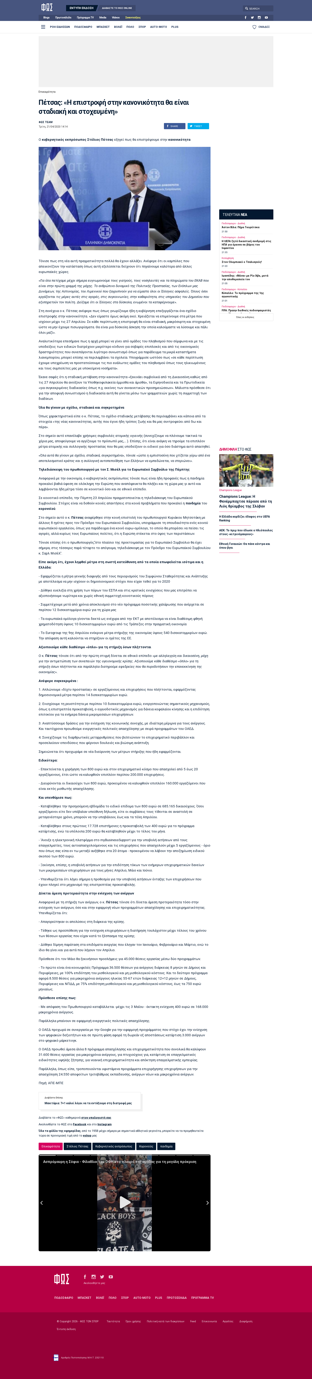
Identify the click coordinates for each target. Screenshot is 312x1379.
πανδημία (166, 1146)
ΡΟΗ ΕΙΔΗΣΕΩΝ (60, 27)
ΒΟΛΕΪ (118, 27)
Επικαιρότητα (47, 91)
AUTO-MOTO (158, 27)
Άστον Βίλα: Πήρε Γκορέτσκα (240, 227)
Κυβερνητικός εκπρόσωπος (113, 1146)
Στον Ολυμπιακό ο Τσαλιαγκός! (242, 262)
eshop (87, 1135)
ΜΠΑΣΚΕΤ (103, 27)
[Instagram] (261, 18)
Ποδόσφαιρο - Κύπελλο (234, 289)
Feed (193, 1321)
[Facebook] (247, 18)
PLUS (174, 27)
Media (102, 17)
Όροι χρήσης (133, 1321)
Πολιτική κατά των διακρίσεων (165, 1321)
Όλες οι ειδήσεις (245, 317)
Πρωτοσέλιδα (63, 17)
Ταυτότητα (113, 1321)
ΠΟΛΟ (130, 27)
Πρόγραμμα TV (85, 17)
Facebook (79, 1124)
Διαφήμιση (245, 1321)
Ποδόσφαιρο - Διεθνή (233, 223)
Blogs (46, 17)
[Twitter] (254, 18)
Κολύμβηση (228, 258)
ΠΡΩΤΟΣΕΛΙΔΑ (177, 1298)
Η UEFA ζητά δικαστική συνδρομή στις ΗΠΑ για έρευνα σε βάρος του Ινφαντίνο (246, 245)
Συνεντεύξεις (132, 17)
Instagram (105, 1124)
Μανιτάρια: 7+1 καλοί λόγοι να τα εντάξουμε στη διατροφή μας (88, 1103)
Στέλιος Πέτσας (77, 1146)
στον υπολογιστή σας (96, 1117)
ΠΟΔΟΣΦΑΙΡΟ (83, 27)
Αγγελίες (228, 1321)
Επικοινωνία (209, 1321)
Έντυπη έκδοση (66, 1329)
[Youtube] (268, 18)
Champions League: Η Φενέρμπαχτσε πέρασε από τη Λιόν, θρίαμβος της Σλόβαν (245, 501)
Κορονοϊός (146, 1146)
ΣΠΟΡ (142, 27)
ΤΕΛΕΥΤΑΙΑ (235, 215)
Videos (116, 17)
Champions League (230, 490)
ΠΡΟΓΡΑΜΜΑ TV (202, 1298)
